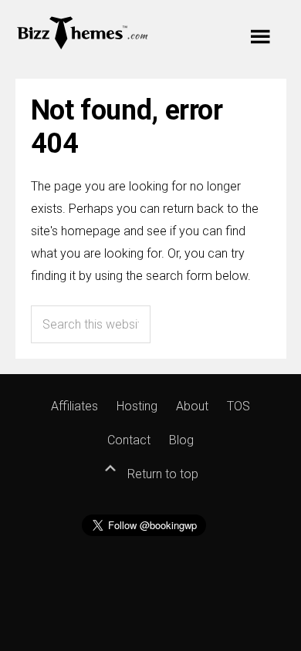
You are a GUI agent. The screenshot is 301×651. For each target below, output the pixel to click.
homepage (90, 231)
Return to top (161, 474)
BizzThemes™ (82, 32)
